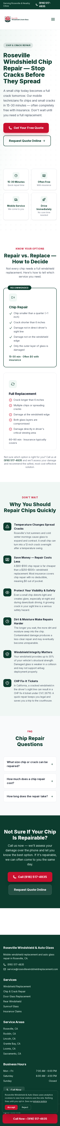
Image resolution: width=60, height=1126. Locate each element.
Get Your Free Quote (29, 128)
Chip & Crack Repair (14, 991)
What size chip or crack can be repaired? (30, 764)
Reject (25, 1107)
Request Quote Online (25, 140)
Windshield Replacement (17, 986)
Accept (11, 1107)
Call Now (16, 1089)
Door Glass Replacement (16, 996)
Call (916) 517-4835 (32, 877)
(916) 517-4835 (45, 4)
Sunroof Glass (11, 1006)
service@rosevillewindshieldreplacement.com (32, 969)
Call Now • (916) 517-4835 (30, 1118)
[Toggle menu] (53, 19)
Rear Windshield (12, 1001)
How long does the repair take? (30, 796)
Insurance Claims (12, 1011)
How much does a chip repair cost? (30, 781)
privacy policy (40, 1101)
